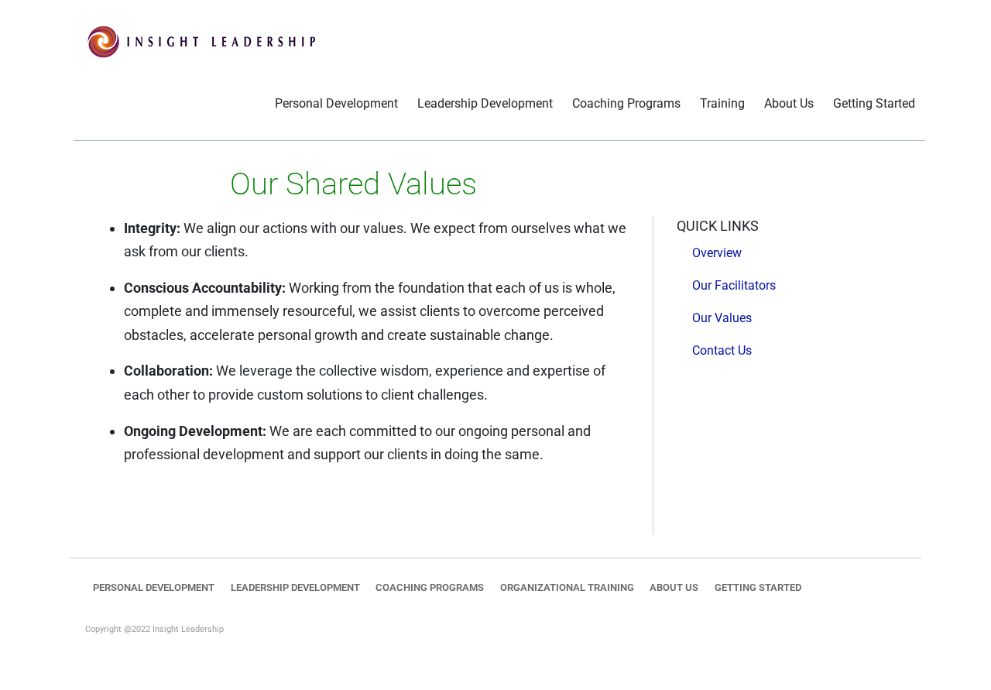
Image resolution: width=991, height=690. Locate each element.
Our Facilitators (734, 285)
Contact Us (722, 350)
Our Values (722, 318)
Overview (717, 252)
